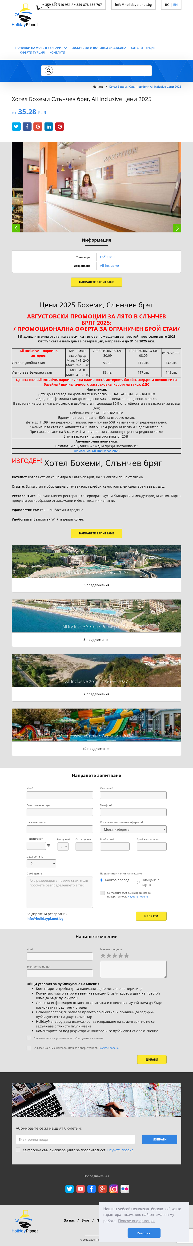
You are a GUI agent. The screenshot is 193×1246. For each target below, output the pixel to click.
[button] (49, 70)
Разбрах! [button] (144, 1233)
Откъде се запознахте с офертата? (121, 822)
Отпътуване (83, 839)
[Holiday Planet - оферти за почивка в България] (36, 14)
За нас (69, 1220)
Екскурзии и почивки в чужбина (99, 48)
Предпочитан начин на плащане (121, 873)
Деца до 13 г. (35, 856)
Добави (152, 1060)
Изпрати (151, 916)
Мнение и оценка (111, 949)
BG (167, 4)
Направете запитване (96, 282)
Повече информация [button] (136, 1221)
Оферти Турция (32, 53)
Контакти (57, 53)
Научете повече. (138, 896)
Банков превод (117, 880)
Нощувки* (62, 839)
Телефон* (106, 805)
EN (175, 4)
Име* (30, 788)
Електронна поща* (39, 805)
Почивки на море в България (39, 48)
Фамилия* (106, 788)
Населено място (37, 822)
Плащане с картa (150, 882)
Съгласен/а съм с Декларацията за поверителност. (129, 894)
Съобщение (34, 873)
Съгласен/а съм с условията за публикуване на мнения (68, 1038)
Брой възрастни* (148, 839)
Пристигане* (35, 838)
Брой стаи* (107, 839)
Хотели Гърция (143, 48)
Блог (85, 1220)
